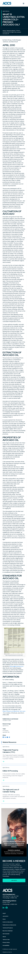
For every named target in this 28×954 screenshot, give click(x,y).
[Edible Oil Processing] (3, 780)
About (4, 936)
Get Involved (6, 933)
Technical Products (8, 928)
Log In (4, 913)
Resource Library (11, 30)
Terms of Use (6, 939)
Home (4, 30)
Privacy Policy (6, 942)
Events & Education (8, 922)
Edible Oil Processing (10, 771)
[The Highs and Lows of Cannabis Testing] (3, 801)
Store (4, 919)
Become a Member (8, 931)
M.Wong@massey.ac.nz (16, 666)
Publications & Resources (9, 925)
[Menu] (20, 3)
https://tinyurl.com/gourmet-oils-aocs (14, 711)
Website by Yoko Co (7, 952)
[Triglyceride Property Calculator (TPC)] (3, 761)
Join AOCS (5, 916)
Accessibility (6, 945)
